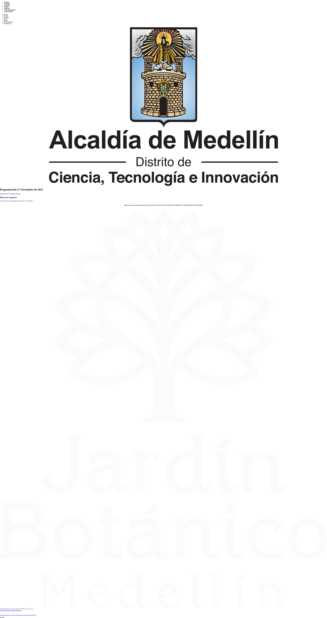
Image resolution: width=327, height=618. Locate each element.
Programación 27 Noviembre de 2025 (10, 193)
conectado (14, 201)
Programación (8, 11)
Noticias (6, 8)
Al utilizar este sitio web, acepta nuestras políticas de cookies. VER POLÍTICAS (18, 615)
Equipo (6, 6)
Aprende (7, 3)
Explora (6, 2)
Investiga (7, 5)
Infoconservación (9, 10)
